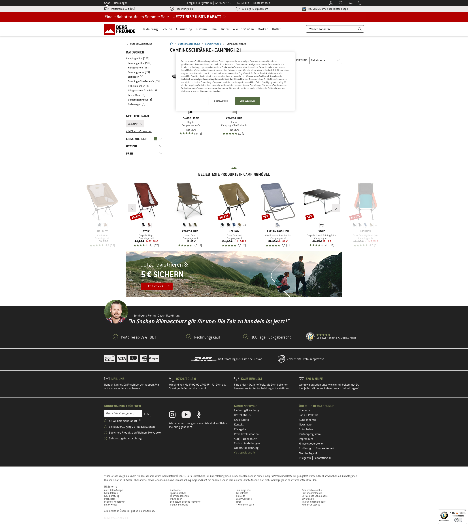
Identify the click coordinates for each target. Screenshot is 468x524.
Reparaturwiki (322, 458)
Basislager (120, 3)
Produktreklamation (246, 434)
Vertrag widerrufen (245, 452)
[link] (144, 44)
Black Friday (111, 504)
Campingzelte (243, 490)
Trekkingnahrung (179, 504)
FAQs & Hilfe (241, 420)
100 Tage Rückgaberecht (255, 8)
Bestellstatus (242, 415)
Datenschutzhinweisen (210, 91)
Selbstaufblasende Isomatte (185, 501)
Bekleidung (150, 29)
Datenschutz (249, 439)
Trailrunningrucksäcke (314, 501)
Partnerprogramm (310, 434)
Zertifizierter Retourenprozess (305, 359)
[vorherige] (132, 208)
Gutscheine (306, 429)
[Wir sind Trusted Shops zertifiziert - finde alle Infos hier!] (310, 336)
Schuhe (166, 29)
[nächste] (336, 208)
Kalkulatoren (111, 493)
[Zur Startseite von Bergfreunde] (121, 29)
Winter (224, 29)
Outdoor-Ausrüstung (189, 43)
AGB (236, 439)
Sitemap (149, 510)
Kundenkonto (307, 420)
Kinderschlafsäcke (312, 490)
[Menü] (465, 511)
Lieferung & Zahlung (246, 410)
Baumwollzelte (244, 498)
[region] (235, 81)
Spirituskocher (178, 493)
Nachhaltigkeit (308, 453)
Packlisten (110, 498)
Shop (107, 3)
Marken (263, 29)
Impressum (306, 439)
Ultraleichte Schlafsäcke (315, 495)
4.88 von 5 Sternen (327, 8)
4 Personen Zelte (245, 504)
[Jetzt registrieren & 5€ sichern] (234, 274)
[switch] (458, 520)
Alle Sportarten (243, 29)
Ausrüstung (184, 29)
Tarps (238, 501)
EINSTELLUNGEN (221, 101)
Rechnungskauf (185, 8)
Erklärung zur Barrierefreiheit (316, 448)
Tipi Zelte (240, 495)
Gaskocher (176, 490)
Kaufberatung (111, 495)
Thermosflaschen (179, 495)
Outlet (276, 29)
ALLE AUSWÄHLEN (247, 101)
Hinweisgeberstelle (311, 443)
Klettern (201, 29)
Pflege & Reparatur (114, 501)
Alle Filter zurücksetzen (139, 131)
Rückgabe (240, 429)
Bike (214, 29)
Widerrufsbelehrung (246, 448)
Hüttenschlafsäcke (312, 493)
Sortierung (299, 60)
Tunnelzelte (242, 493)
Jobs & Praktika (308, 415)
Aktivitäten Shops (113, 490)
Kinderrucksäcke (311, 504)
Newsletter (305, 424)
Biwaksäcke (308, 498)
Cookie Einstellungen (247, 443)
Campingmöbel (213, 43)
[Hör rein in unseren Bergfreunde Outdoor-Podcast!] (201, 415)
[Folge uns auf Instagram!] (175, 415)
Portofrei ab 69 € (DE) (123, 8)
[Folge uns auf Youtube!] (189, 415)
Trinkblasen (176, 498)
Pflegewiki (305, 458)
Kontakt (239, 424)
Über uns (304, 410)
